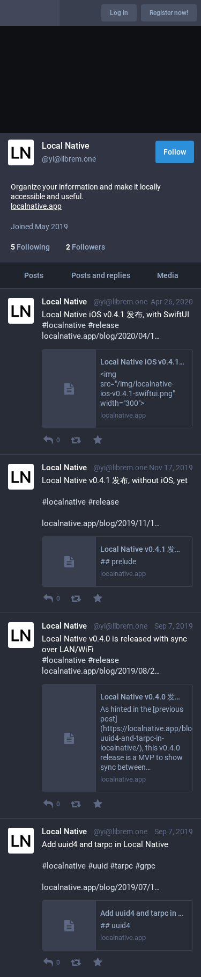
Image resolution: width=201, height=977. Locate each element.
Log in (119, 13)
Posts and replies (100, 275)
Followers (85, 247)
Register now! (169, 13)
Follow (174, 152)
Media (167, 275)
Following (30, 247)
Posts (33, 275)
